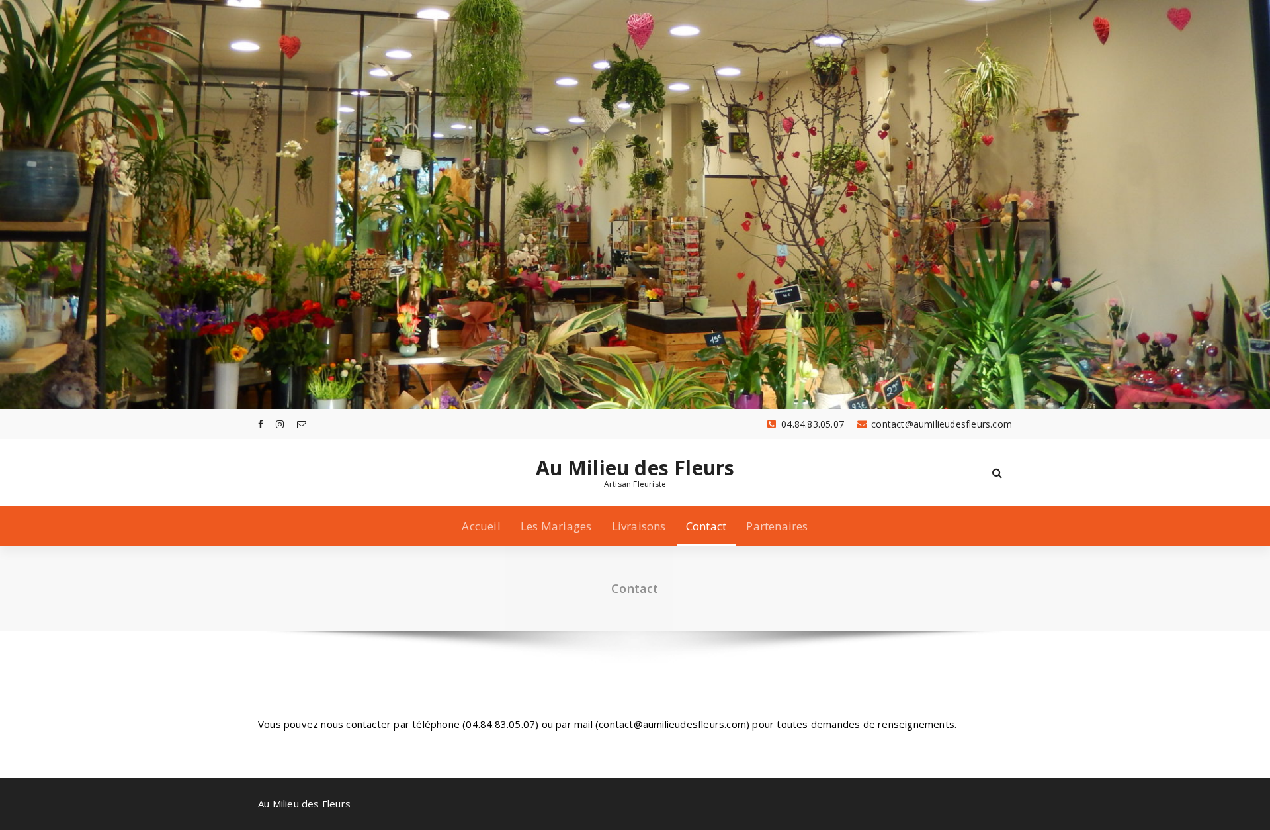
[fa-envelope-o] (301, 424)
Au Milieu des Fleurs (635, 468)
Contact (706, 525)
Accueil (481, 525)
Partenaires (777, 525)
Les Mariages (556, 525)
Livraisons (639, 525)
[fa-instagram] (280, 424)
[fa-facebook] (260, 424)
